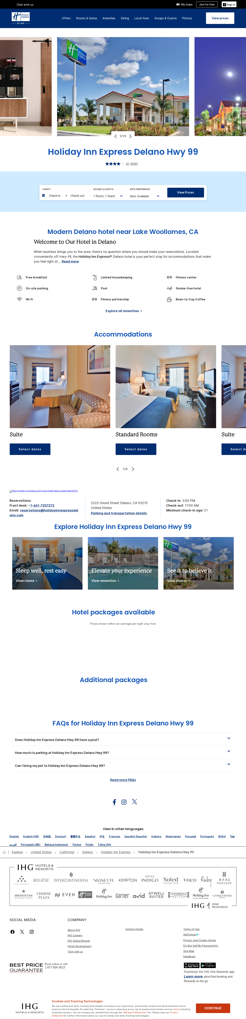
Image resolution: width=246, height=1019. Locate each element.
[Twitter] (22, 931)
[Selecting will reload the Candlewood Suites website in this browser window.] (222, 894)
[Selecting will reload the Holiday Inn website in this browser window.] (104, 894)
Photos (187, 18)
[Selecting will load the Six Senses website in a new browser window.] (21, 879)
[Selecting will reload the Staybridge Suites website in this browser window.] (178, 894)
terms (177, 1009)
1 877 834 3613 (55, 967)
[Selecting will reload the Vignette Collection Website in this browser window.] (103, 879)
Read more (70, 261)
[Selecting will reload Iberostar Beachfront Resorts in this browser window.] (23, 894)
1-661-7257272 (42, 505)
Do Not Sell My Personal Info (200, 945)
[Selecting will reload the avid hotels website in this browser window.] (139, 894)
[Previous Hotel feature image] (116, 136)
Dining (125, 18)
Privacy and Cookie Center (199, 940)
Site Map (188, 951)
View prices (185, 192)
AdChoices (189, 934)
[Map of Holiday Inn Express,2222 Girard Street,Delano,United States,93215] (44, 491)
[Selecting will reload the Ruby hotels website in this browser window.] (206, 879)
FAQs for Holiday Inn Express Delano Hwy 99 (123, 723)
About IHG (74, 930)
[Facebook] (13, 931)
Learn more (193, 976)
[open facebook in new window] (112, 802)
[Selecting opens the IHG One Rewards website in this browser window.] (209, 905)
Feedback (189, 956)
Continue (213, 1008)
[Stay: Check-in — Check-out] (64, 195)
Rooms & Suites (86, 18)
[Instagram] (31, 931)
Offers (66, 18)
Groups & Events (165, 18)
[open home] (6, 852)
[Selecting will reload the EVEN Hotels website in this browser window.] (65, 894)
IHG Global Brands (79, 940)
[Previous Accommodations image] (118, 469)
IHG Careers (75, 935)
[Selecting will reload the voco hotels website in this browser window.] (189, 879)
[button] (229, 4)
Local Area (141, 18)
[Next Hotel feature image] (130, 136)
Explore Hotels (134, 929)
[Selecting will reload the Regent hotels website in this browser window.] (41, 879)
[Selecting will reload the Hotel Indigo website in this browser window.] (150, 879)
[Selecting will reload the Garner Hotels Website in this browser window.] (122, 894)
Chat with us (75, 951)
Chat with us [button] (25, 4)
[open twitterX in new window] (132, 802)
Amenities (108, 18)
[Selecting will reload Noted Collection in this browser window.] (170, 879)
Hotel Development (79, 946)
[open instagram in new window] (122, 802)
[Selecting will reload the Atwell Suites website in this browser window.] (156, 894)
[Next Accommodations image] (132, 469)
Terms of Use (191, 929)
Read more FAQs (123, 780)
